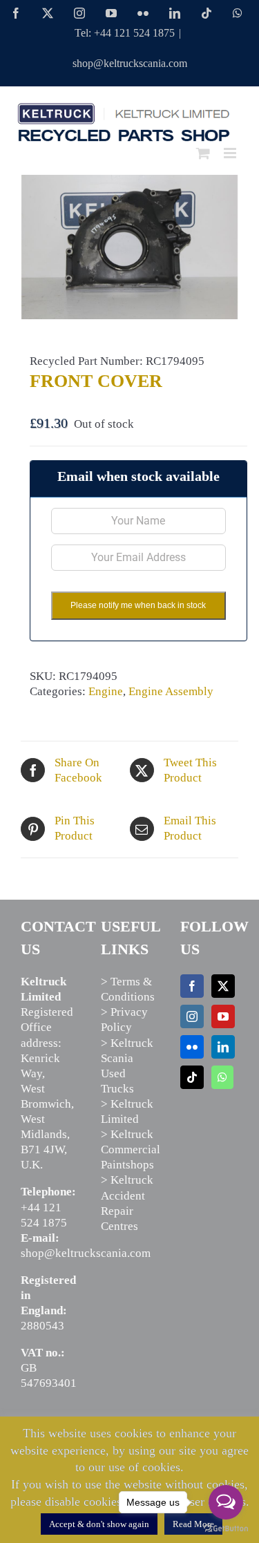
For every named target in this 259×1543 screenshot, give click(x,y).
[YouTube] (223, 1016)
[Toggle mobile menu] (231, 153)
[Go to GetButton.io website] (226, 1528)
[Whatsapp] (222, 1077)
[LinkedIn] (223, 1047)
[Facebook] (192, 986)
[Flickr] (192, 1047)
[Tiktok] (192, 1077)
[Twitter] (223, 986)
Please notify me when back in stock (138, 605)
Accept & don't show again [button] (99, 1524)
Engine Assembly (170, 691)
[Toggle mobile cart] (203, 153)
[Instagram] (192, 1016)
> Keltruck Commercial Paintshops (130, 1149)
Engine (105, 691)
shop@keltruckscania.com (130, 63)
